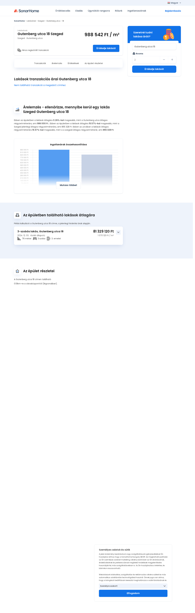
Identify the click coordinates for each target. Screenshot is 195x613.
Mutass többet (68, 185)
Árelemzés (57, 63)
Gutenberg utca (53, 21)
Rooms (139, 53)
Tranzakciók (40, 63)
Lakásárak (31, 21)
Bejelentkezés (173, 10)
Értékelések (73, 63)
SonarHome (19, 21)
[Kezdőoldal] (26, 10)
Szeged (41, 21)
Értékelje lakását (106, 48)
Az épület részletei (94, 63)
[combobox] (154, 46)
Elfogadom (133, 593)
